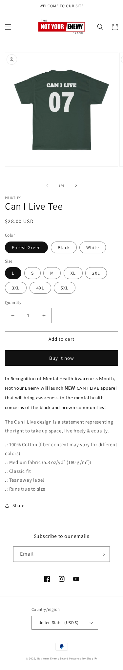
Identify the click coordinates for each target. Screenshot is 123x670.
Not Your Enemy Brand (53, 658)
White (92, 247)
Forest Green (26, 247)
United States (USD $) (58, 622)
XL (73, 273)
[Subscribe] (102, 554)
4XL (40, 288)
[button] (8, 27)
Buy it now (61, 358)
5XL (65, 288)
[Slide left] (47, 185)
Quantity (13, 302)
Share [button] (18, 505)
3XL (16, 288)
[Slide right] (76, 185)
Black (64, 247)
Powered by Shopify (83, 658)
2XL (96, 273)
